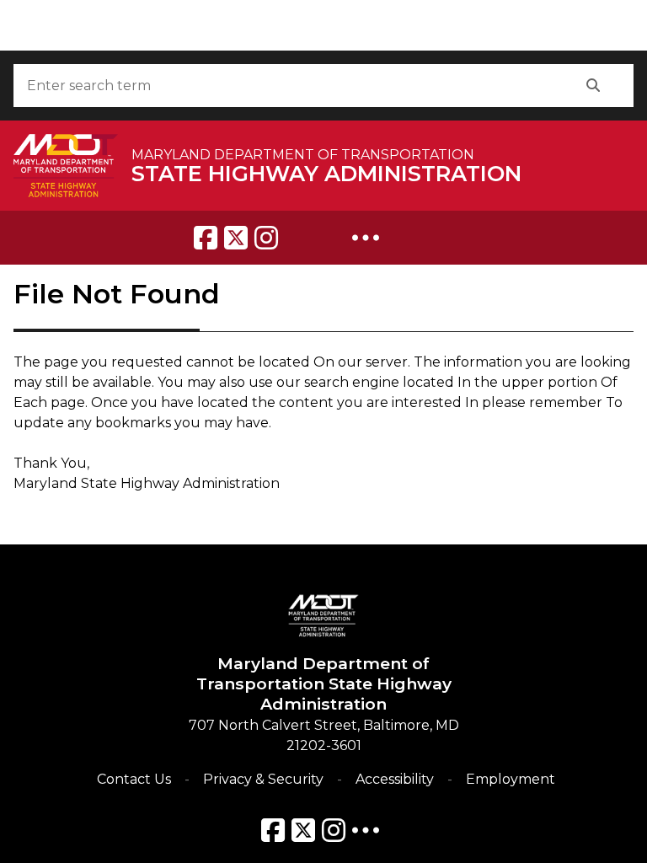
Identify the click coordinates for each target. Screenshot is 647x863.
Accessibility (395, 779)
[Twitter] (236, 237)
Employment (510, 779)
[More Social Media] (365, 237)
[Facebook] (205, 237)
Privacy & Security (263, 779)
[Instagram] (266, 237)
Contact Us (134, 779)
